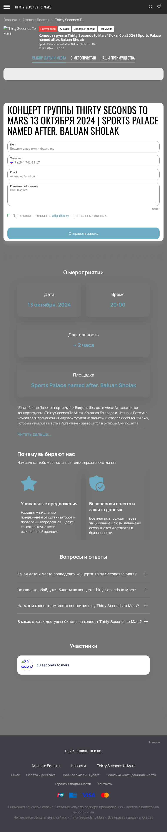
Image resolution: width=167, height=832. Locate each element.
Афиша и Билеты (46, 765)
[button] (12, 162)
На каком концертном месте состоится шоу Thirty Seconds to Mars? (78, 606)
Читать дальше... (34, 434)
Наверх (154, 742)
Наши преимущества (117, 57)
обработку (60, 215)
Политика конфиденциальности (131, 775)
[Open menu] (6, 7)
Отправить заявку (83, 233)
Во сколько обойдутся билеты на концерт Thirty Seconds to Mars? (76, 590)
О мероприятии (83, 57)
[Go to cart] (159, 7)
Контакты (105, 784)
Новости (78, 765)
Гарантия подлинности (73, 784)
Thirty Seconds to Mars (33, 7)
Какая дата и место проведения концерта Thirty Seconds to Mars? (77, 574)
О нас (15, 775)
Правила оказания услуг (80, 775)
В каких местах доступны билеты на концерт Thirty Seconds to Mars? (79, 621)
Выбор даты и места (49, 57)
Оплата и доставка (40, 775)
